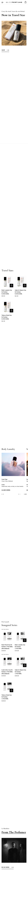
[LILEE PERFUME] (14, 2)
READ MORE (5, 867)
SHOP (3, 50)
